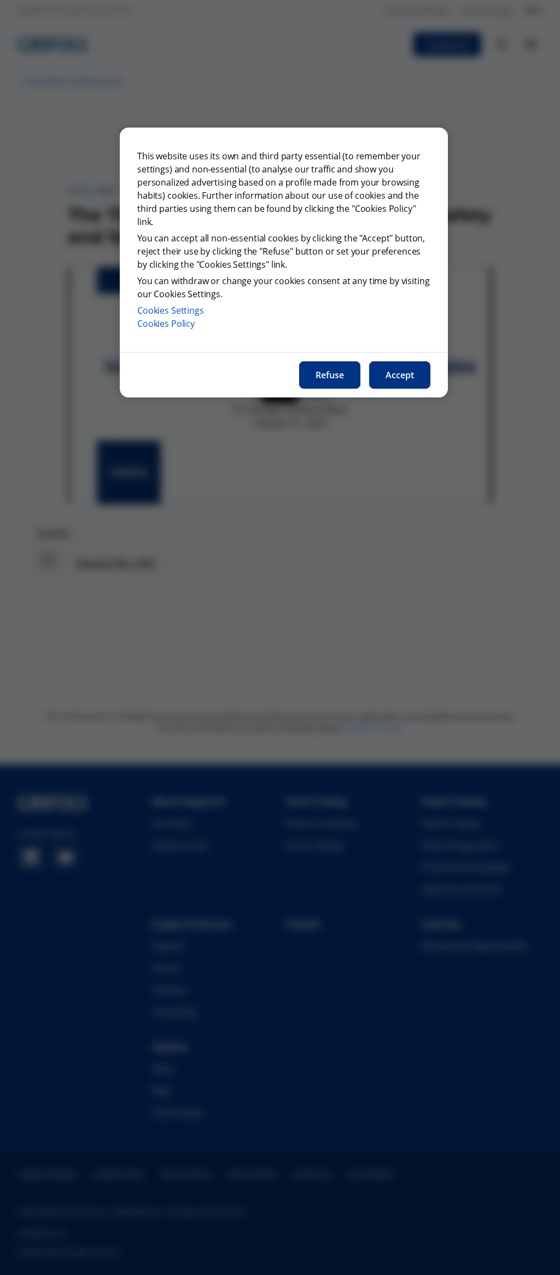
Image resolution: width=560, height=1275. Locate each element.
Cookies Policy (166, 324)
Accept (400, 375)
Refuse (330, 375)
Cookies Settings (170, 310)
